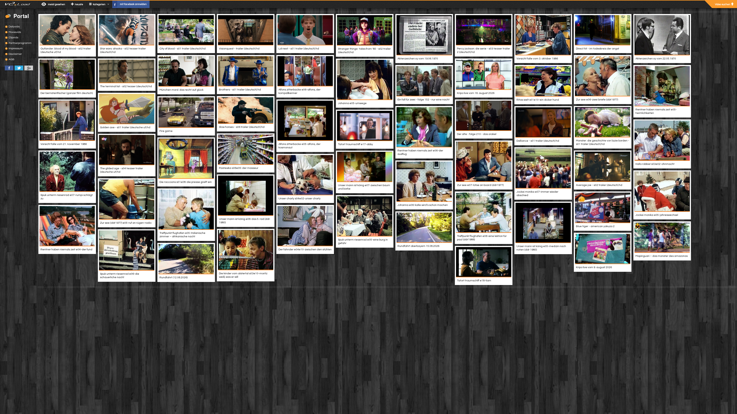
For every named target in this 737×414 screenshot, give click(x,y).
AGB (11, 59)
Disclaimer (15, 54)
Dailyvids (14, 26)
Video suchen (722, 4)
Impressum (16, 48)
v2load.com (19, 4)
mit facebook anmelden (133, 4)
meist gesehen (56, 4)
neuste (79, 4)
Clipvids (13, 37)
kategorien (99, 4)
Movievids (15, 32)
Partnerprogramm (20, 43)
